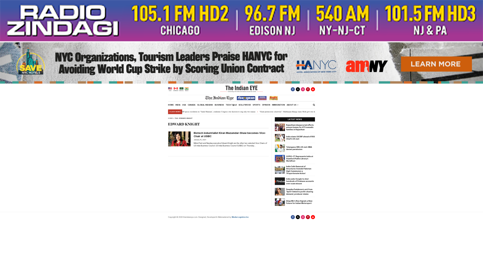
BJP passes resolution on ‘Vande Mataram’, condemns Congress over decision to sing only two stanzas (191, 111)
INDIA (177, 105)
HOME (171, 105)
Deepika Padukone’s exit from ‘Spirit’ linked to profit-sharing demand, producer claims (299, 191)
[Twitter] (298, 89)
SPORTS (256, 105)
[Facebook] (293, 89)
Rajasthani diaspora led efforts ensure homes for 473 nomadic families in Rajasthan (300, 127)
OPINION (266, 105)
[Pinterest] (308, 89)
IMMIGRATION (278, 105)
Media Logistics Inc (240, 217)
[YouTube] (313, 89)
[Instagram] (303, 89)
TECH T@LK (231, 105)
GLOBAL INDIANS (205, 105)
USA (184, 105)
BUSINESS (219, 105)
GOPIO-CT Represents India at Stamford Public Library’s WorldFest (299, 158)
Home (170, 118)
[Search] (314, 104)
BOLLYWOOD (245, 105)
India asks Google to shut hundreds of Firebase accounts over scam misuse (300, 181)
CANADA (191, 105)
